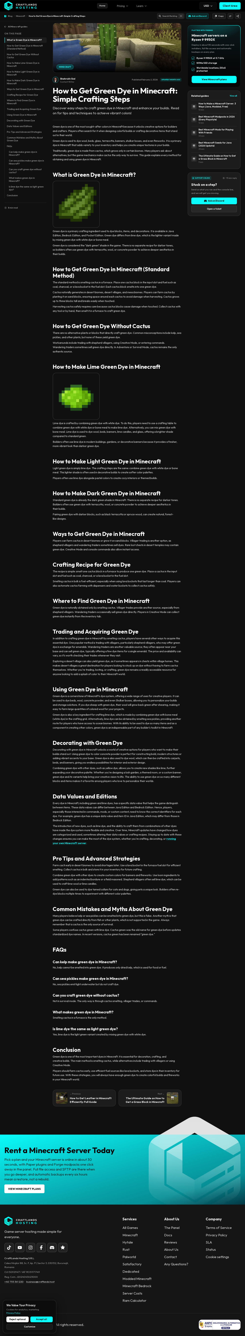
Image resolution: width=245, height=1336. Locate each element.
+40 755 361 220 (13, 1281)
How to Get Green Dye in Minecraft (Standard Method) (25, 47)
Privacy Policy (216, 1235)
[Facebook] (41, 1247)
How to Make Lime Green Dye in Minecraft (23, 64)
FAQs (9, 146)
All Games (130, 1227)
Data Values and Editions (19, 126)
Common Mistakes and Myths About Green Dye (25, 139)
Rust (126, 1249)
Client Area (230, 5)
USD (206, 5)
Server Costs (132, 1293)
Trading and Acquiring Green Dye (24, 109)
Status (211, 1249)
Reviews (170, 1242)
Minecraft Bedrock (136, 1286)
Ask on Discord (216, 200)
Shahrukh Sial (67, 78)
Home (102, 5)
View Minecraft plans (214, 79)
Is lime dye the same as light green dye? (26, 188)
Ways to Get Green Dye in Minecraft (25, 89)
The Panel (172, 1227)
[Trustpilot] (62, 1247)
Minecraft (20, 16)
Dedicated (130, 1271)
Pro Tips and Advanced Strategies (24, 132)
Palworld (129, 1257)
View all (233, 95)
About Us (171, 1249)
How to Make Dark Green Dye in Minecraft (23, 82)
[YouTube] (19, 1247)
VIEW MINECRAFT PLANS (24, 1188)
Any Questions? (176, 1264)
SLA (209, 1242)
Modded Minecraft (137, 1278)
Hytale (127, 1242)
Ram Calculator (134, 1300)
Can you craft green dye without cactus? (25, 171)
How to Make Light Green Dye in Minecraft (23, 73)
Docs (168, 1235)
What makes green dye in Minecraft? (22, 179)
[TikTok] (9, 1247)
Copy (221, 16)
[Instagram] (30, 1247)
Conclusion (12, 195)
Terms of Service (219, 1227)
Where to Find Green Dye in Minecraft (21, 102)
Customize (29, 1326)
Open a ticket (214, 208)
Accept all (41, 1319)
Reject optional (17, 1319)
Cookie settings (217, 1257)
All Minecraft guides (17, 26)
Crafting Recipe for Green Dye (22, 94)
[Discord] (52, 1247)
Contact (170, 1257)
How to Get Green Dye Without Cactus (23, 56)
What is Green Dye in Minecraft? (24, 40)
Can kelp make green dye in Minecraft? (23, 153)
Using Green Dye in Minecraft (22, 114)
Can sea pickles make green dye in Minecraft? (26, 162)
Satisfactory (132, 1264)
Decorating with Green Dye (21, 120)
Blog (10, 16)
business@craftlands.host (40, 1281)
